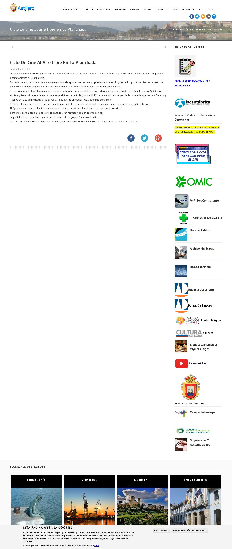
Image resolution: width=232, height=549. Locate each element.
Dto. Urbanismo (200, 267)
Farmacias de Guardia (207, 218)
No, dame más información (189, 530)
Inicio (175, 29)
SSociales (163, 10)
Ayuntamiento (71, 10)
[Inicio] (22, 7)
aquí (96, 545)
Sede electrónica (183, 10)
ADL (200, 10)
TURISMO (211, 10)
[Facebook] (191, 16)
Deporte (149, 10)
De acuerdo (161, 530)
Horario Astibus (200, 230)
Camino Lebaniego (202, 412)
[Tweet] (197, 16)
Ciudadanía (104, 10)
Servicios (120, 10)
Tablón (88, 10)
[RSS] (203, 16)
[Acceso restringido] (208, 16)
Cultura (135, 10)
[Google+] (161, 138)
